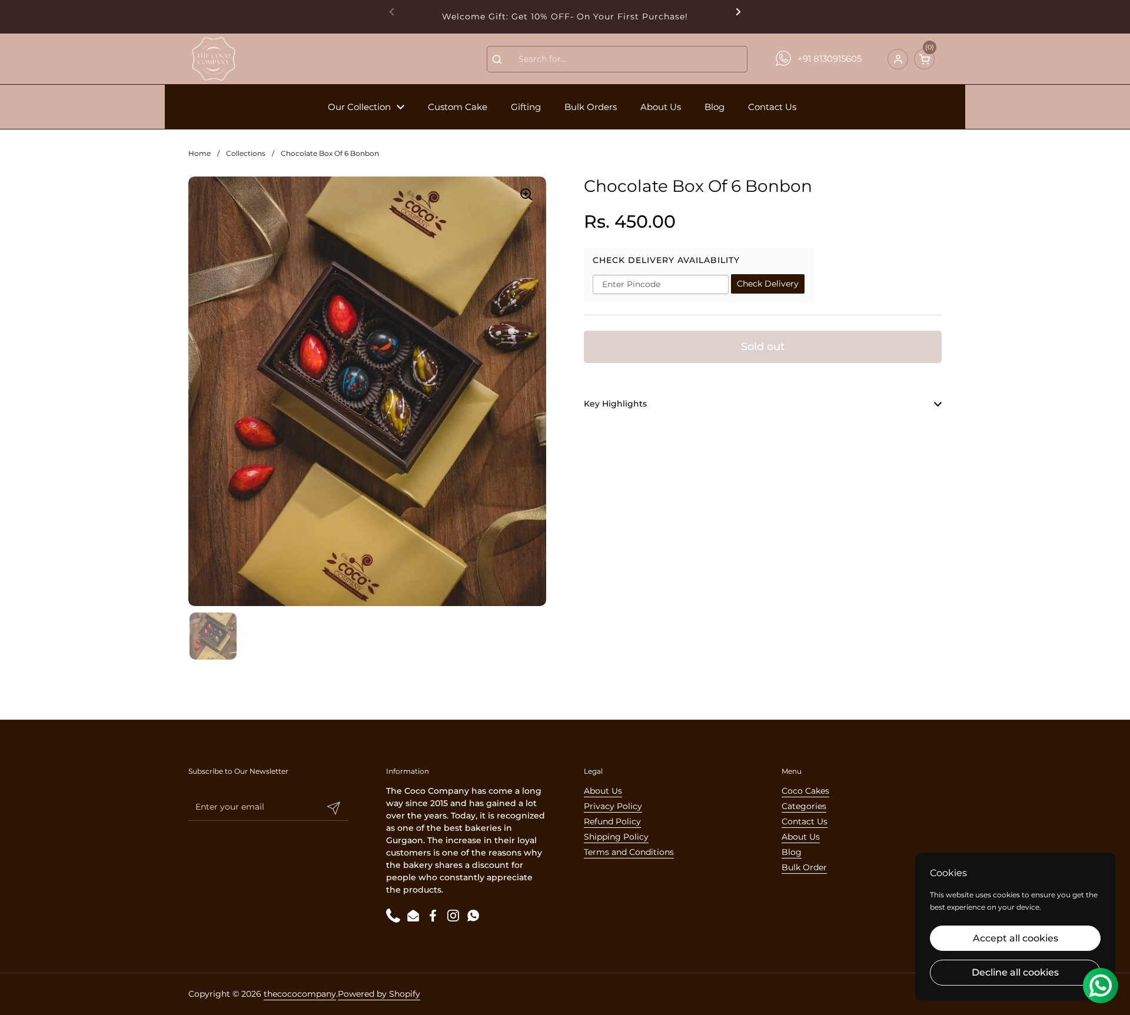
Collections (245, 153)
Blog (792, 852)
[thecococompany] (213, 58)
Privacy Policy (613, 806)
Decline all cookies (1015, 972)
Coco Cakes (805, 791)
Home (199, 153)
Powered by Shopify (379, 994)
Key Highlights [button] (615, 403)
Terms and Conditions (629, 852)
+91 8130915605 (829, 58)
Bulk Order (804, 867)
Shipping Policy (616, 836)
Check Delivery (768, 284)
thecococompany (300, 994)
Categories (804, 806)
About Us (603, 791)
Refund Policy (612, 821)
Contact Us (804, 821)
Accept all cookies (1015, 938)
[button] (924, 59)
